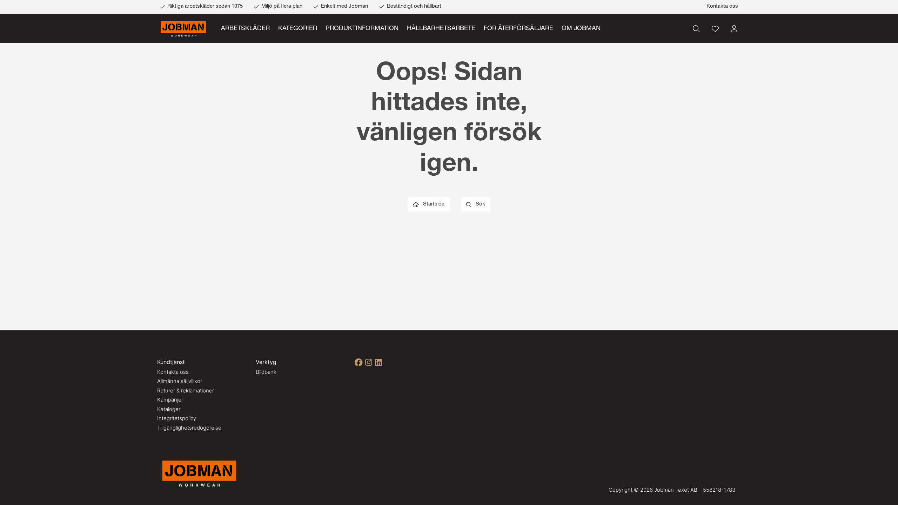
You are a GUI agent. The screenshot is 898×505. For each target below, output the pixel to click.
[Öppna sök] (696, 28)
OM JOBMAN (581, 29)
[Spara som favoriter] (715, 28)
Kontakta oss (722, 6)
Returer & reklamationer (185, 390)
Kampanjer (170, 399)
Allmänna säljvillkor (179, 381)
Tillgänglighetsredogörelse (189, 427)
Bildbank (266, 372)
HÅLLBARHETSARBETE (441, 29)
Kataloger (168, 409)
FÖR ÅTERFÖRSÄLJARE (518, 29)
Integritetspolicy (176, 418)
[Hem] (183, 29)
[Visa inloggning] (734, 28)
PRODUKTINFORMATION (362, 29)
